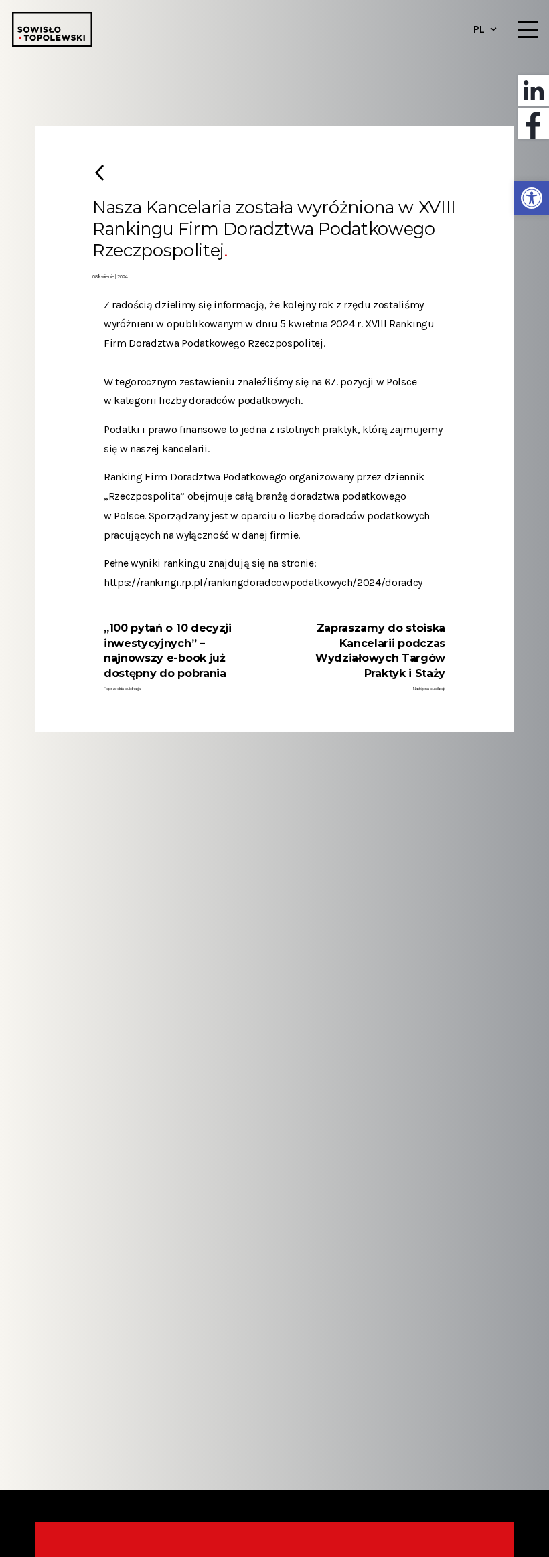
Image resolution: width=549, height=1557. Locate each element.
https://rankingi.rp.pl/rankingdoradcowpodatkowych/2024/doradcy (263, 582)
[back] (99, 172)
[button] (531, 198)
